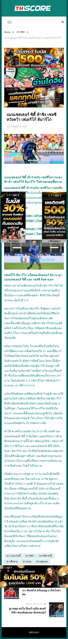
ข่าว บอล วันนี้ (13, 556)
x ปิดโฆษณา (13, 241)
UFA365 (27, 215)
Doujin (29, 233)
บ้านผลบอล (28, 228)
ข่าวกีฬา (30, 556)
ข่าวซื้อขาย (12, 561)
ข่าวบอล (27, 561)
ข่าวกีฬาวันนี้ (45, 556)
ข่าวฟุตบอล (42, 561)
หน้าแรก (34, 632)
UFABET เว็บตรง (34, 220)
